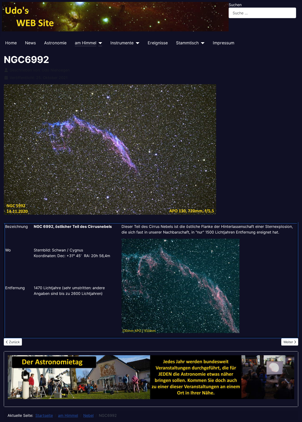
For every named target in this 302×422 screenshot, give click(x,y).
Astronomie (55, 42)
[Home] (115, 16)
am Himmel (85, 42)
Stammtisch (187, 42)
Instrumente (122, 42)
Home (11, 42)
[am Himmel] (99, 43)
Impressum (223, 42)
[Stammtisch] (202, 43)
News (30, 42)
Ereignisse (158, 42)
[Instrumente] (136, 43)
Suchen (235, 4)
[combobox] (262, 13)
